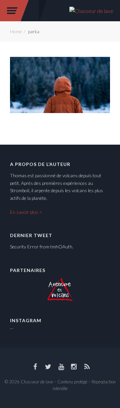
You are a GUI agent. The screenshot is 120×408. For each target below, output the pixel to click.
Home (16, 31)
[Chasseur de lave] (91, 10)
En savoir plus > (26, 212)
